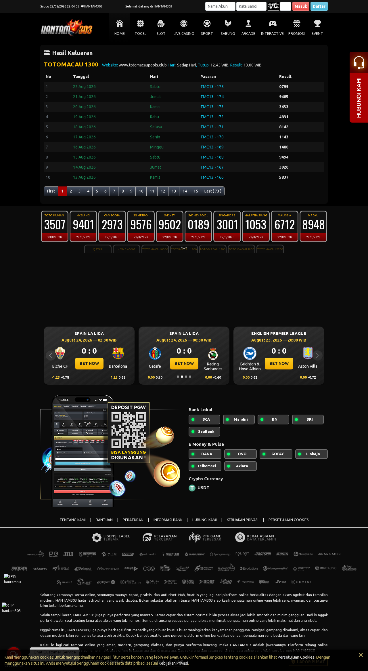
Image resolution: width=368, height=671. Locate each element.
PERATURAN (133, 520)
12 (163, 191)
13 (174, 191)
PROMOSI (296, 33)
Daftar (319, 6)
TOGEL (140, 33)
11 (152, 191)
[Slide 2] (182, 377)
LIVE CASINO (184, 33)
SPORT (207, 33)
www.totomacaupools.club (143, 65)
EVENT (317, 33)
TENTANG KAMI (73, 520)
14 (185, 191)
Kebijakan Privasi (173, 663)
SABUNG (228, 33)
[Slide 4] (190, 377)
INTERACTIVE (272, 33)
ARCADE (248, 33)
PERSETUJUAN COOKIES (289, 520)
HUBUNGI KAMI (204, 520)
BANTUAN (104, 520)
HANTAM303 (66, 600)
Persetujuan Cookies (296, 657)
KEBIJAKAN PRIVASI (242, 520)
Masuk (301, 6)
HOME (119, 33)
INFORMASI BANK (168, 520)
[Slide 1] (178, 377)
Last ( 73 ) (212, 191)
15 (195, 191)
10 (141, 191)
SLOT (161, 33)
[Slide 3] (186, 377)
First (51, 191)
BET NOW (89, 363)
